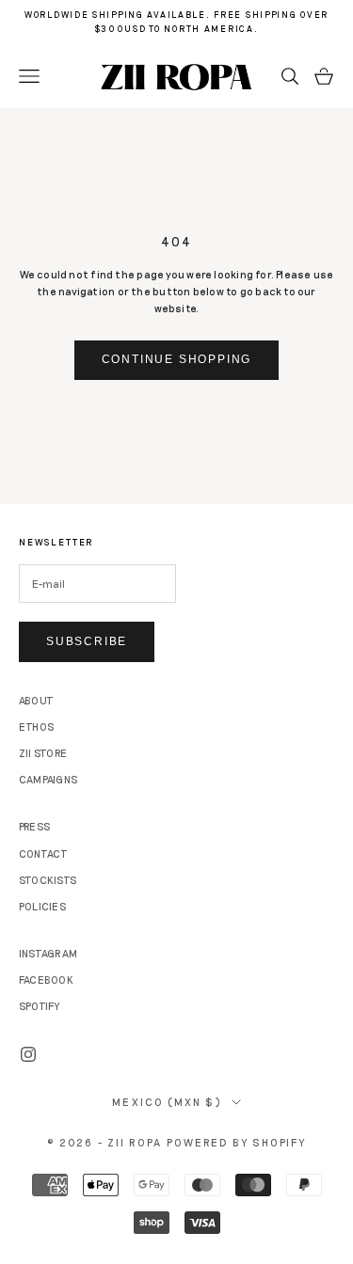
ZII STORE (43, 753)
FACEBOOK (46, 979)
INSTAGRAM (48, 953)
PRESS (34, 826)
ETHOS (36, 726)
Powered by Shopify (237, 1142)
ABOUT (36, 700)
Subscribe (86, 641)
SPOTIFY (39, 1006)
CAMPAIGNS (48, 779)
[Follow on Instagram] (28, 1054)
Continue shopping (177, 359)
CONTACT (44, 853)
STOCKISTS (47, 880)
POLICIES (42, 906)
